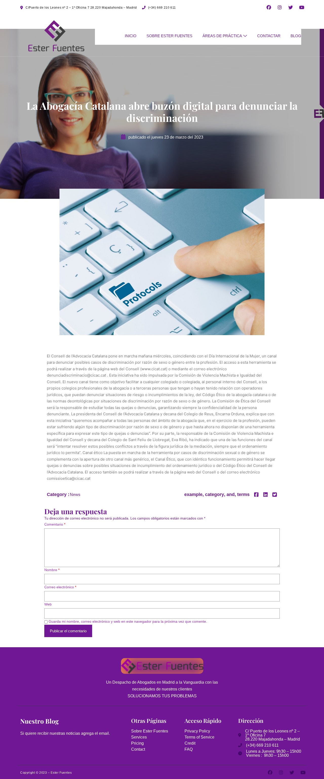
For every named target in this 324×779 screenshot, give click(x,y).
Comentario (54, 524)
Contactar (268, 36)
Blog (296, 36)
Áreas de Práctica (222, 36)
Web (48, 604)
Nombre (51, 570)
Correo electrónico (60, 587)
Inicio (130, 36)
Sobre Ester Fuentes (169, 36)
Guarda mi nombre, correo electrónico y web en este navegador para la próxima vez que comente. (128, 621)
